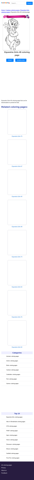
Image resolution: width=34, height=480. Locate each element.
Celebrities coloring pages (13, 374)
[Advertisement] (13, 399)
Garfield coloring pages (12, 453)
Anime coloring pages (12, 360)
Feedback (4, 473)
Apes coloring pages (11, 435)
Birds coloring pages (11, 365)
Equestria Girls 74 (17, 257)
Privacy (3, 467)
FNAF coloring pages (12, 430)
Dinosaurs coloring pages (13, 444)
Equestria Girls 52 (17, 347)
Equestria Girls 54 (17, 287)
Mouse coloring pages (12, 449)
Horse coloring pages (12, 439)
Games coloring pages (12, 383)
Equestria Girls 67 (17, 166)
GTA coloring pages (11, 426)
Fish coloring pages (11, 379)
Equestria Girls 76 (17, 317)
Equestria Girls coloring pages (14, 417)
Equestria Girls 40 (17, 196)
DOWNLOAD (21, 60)
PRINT (10, 60)
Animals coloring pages (12, 356)
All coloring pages (6, 465)
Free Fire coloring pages (12, 458)
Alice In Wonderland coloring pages (15, 421)
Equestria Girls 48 (17, 226)
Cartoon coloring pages (12, 370)
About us (4, 470)
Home (3, 10)
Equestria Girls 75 (17, 136)
